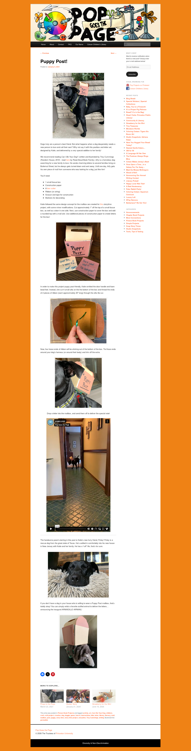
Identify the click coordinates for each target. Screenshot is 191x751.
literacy (108, 715)
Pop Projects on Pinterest (139, 85)
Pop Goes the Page (43, 730)
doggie (67, 715)
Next (113, 53)
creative (58, 715)
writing (101, 717)
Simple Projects (132, 223)
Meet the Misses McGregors (137, 170)
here (68, 159)
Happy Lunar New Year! (135, 183)
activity (85, 713)
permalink (44, 720)
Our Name (79, 44)
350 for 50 (130, 150)
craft (42, 715)
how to (78, 715)
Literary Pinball (132, 181)
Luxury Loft (130, 197)
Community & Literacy (135, 120)
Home (43, 44)
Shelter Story (71, 704)
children (109, 713)
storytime (82, 717)
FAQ (69, 44)
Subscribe (132, 74)
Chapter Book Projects (135, 215)
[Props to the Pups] (52, 696)
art (90, 713)
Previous (44, 53)
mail (112, 715)
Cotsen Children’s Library (96, 44)
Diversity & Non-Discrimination (96, 743)
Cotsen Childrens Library (139, 88)
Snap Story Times (133, 226)
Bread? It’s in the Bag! (135, 112)
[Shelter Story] (78, 696)
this (101, 204)
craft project (49, 715)
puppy (53, 717)
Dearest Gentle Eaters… (135, 148)
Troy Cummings (92, 717)
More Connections (133, 217)
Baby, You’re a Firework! (136, 106)
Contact (61, 44)
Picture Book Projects (66, 713)
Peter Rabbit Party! (133, 189)
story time (60, 717)
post (48, 717)
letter (97, 715)
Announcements (132, 212)
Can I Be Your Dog (98, 713)
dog (62, 715)
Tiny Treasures (132, 126)
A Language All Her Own (136, 153)
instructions (85, 715)
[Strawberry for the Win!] (104, 696)
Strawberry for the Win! (101, 704)
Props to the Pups (47, 704)
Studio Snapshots (133, 229)
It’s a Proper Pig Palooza (136, 109)
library (101, 715)
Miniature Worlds (133, 128)
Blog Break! (131, 98)
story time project (71, 717)
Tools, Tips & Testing (134, 231)
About (52, 44)
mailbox (43, 717)
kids (92, 715)
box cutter (51, 188)
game (73, 715)
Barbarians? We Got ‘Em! (136, 203)
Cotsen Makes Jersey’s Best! (137, 161)
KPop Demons (132, 200)
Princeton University (146, 731)
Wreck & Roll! (131, 172)
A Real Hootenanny (133, 186)
